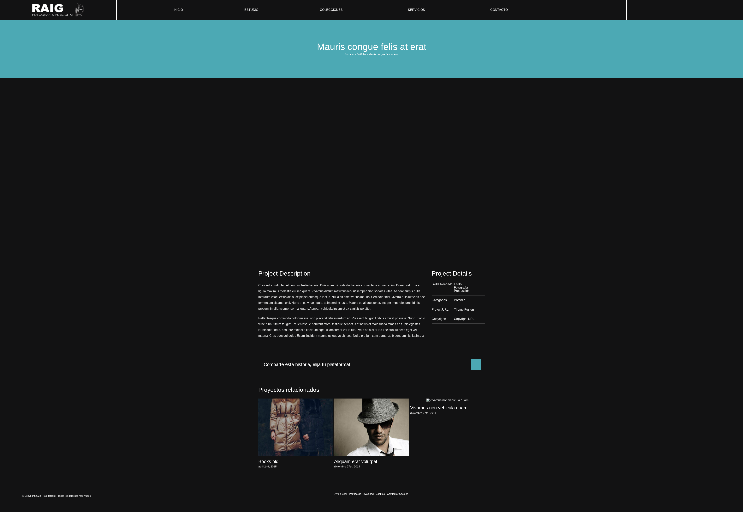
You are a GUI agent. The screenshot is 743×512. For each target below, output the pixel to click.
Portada (349, 54)
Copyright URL (464, 318)
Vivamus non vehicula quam (438, 407)
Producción (462, 290)
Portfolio (361, 54)
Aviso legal (341, 493)
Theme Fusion (464, 309)
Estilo (458, 284)
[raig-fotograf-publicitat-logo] (60, 4)
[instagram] (686, 10)
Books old (268, 461)
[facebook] (679, 10)
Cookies (380, 493)
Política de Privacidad (361, 493)
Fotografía (461, 287)
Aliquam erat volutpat (355, 461)
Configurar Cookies (397, 493)
